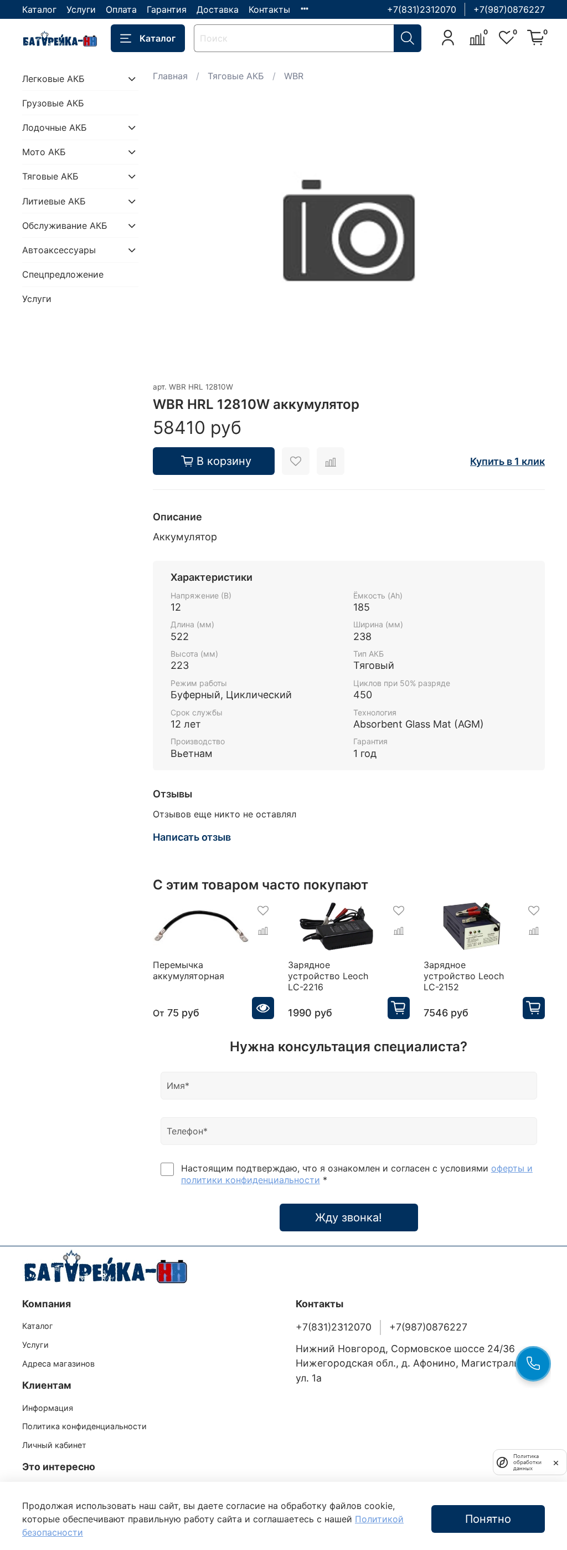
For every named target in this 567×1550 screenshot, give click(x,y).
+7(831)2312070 (421, 9)
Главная (170, 75)
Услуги (81, 9)
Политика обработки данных (527, 1462)
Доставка (218, 9)
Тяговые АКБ (236, 75)
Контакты (269, 9)
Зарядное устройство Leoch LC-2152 (464, 976)
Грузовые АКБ (53, 103)
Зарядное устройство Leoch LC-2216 (328, 976)
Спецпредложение (63, 274)
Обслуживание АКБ (64, 225)
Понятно (488, 1519)
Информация (47, 1408)
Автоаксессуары (59, 249)
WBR (293, 75)
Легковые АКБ (53, 78)
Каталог (39, 9)
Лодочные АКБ (54, 127)
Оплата (121, 9)
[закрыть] (556, 1462)
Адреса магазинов (58, 1363)
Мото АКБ (44, 151)
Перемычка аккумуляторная (188, 970)
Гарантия (167, 9)
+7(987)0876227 (509, 9)
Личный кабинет (54, 1445)
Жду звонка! (348, 1217)
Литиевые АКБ (54, 201)
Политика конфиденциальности (84, 1426)
